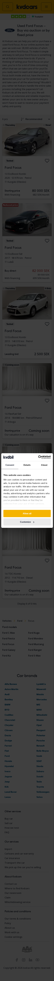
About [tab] (44, 465)
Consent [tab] (9, 465)
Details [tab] (27, 465)
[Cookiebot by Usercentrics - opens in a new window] (38, 457)
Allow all (27, 513)
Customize (25, 522)
